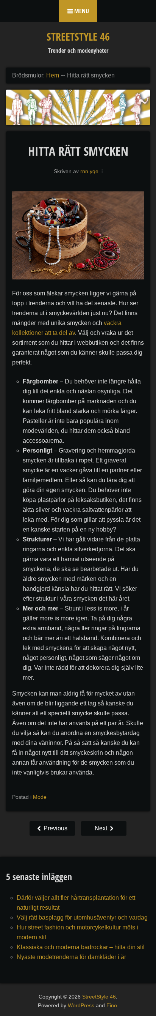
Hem (52, 75)
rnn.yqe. (90, 171)
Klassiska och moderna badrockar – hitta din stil (81, 947)
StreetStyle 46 (78, 36)
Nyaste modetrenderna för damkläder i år (71, 957)
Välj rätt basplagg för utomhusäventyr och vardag (82, 917)
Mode (40, 797)
